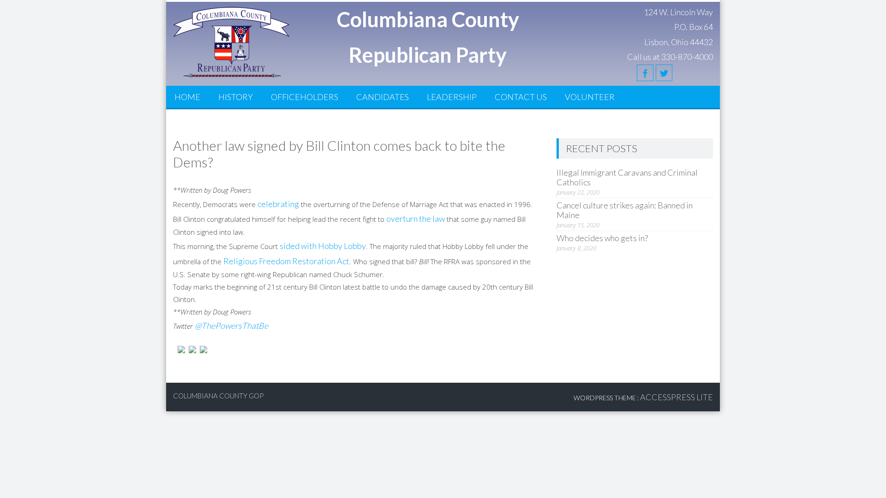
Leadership (452, 97)
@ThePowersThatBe (231, 325)
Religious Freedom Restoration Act (286, 261)
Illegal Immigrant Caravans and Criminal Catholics (627, 177)
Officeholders (304, 97)
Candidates (382, 97)
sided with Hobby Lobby (323, 246)
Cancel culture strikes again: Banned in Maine (625, 210)
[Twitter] (664, 73)
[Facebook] (645, 73)
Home (187, 97)
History (235, 97)
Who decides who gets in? (602, 238)
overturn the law (415, 218)
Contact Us (521, 97)
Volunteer (590, 97)
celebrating (278, 204)
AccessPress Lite (676, 397)
